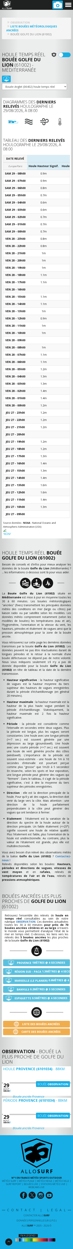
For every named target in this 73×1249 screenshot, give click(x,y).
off (67, 54)
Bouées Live (31, 1184)
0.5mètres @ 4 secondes (41, 998)
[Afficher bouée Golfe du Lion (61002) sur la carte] (6, 79)
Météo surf (9, 1181)
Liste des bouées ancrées (40, 1024)
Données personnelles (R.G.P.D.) (36, 1220)
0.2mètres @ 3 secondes (41, 989)
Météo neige (44, 1181)
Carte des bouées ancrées (41, 1032)
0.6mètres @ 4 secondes (42, 980)
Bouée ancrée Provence (28, 1096)
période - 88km (35, 1100)
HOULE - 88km (34, 1068)
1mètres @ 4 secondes (41, 963)
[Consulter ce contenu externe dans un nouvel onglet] (23, 1195)
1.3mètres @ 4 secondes (42, 971)
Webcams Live (36, 1187)
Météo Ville (62, 1181)
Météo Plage (26, 1181)
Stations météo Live (53, 1184)
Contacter (37, 1215)
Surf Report (13, 1184)
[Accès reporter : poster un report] (57, 5)
